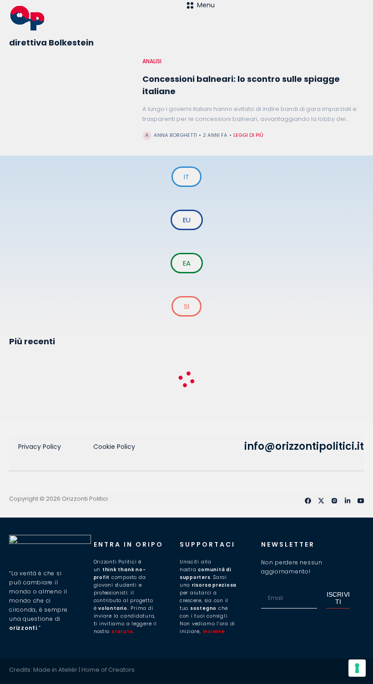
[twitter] (321, 501)
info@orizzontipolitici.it (304, 446)
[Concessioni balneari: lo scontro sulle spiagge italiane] (71, 104)
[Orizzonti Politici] (97, 18)
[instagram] (334, 501)
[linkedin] (347, 501)
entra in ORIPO (128, 544)
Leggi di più (248, 135)
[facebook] (308, 501)
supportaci (207, 544)
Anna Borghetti (175, 135)
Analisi (151, 61)
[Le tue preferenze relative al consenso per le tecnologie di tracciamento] (357, 668)
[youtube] (361, 501)
